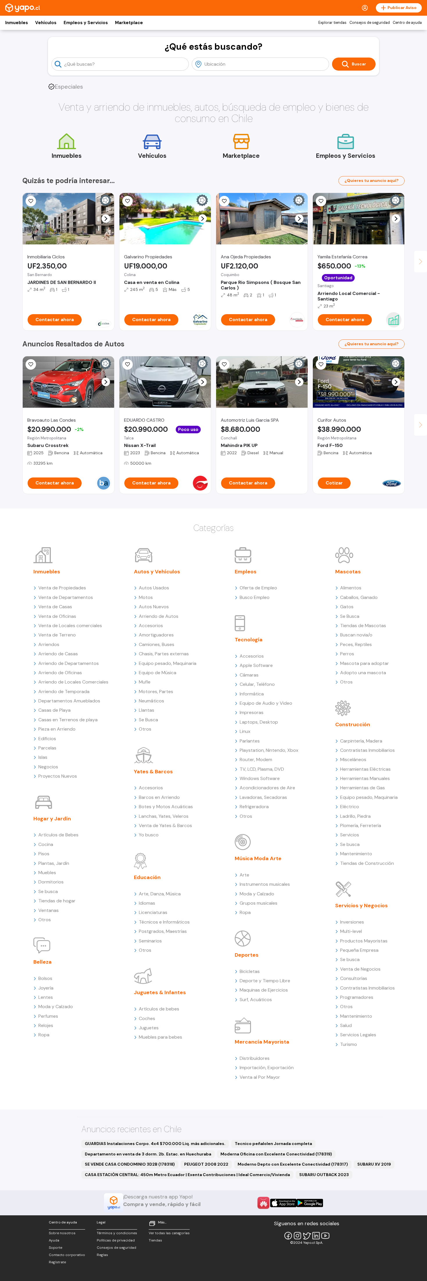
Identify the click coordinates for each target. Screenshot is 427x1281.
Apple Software (256, 665)
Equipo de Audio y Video (266, 703)
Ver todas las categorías (169, 1233)
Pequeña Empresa (359, 950)
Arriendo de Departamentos (68, 663)
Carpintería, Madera (361, 741)
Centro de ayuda (407, 22)
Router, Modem (256, 759)
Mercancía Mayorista (262, 1041)
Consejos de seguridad (369, 22)
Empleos (245, 571)
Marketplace (129, 23)
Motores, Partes (156, 691)
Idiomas (147, 903)
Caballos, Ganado (359, 597)
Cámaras (249, 675)
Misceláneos (353, 759)
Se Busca (148, 720)
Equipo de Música (157, 673)
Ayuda (54, 1240)
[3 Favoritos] (321, 201)
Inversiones (352, 922)
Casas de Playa (54, 710)
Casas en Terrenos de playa (68, 720)
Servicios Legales (358, 1035)
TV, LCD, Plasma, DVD (262, 769)
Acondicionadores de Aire (267, 788)
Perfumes (48, 1016)
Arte (244, 875)
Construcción (352, 724)
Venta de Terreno (57, 635)
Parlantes (250, 741)
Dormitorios (51, 882)
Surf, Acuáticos (256, 999)
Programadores (356, 997)
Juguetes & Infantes (160, 992)
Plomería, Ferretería (360, 825)
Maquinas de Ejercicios (264, 990)
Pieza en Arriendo (57, 729)
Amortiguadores (156, 635)
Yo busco (149, 835)
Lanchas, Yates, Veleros (164, 816)
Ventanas (48, 910)
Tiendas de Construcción (367, 863)
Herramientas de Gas (362, 788)
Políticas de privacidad (116, 1240)
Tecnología (249, 639)
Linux (245, 731)
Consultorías (353, 978)
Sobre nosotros (62, 1233)
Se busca (48, 891)
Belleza (42, 961)
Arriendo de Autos (158, 616)
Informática (252, 694)
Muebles (47, 872)
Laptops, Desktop (259, 722)
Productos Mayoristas (363, 941)
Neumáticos (151, 701)
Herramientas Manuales (365, 778)
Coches (147, 1018)
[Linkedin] (316, 1235)
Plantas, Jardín (53, 863)
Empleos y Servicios (86, 23)
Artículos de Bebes (58, 835)
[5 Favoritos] (224, 201)
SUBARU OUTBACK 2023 (324, 1174)
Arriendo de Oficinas (60, 673)
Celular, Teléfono (257, 684)
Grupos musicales (258, 903)
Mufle (144, 682)
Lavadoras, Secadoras (263, 797)
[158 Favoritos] (31, 201)
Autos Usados (154, 588)
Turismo (348, 1044)
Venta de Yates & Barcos (165, 825)
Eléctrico (349, 807)
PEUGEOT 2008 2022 (206, 1164)
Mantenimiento (356, 854)
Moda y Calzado (55, 1006)
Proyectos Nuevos (57, 776)
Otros (44, 920)
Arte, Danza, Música (160, 894)
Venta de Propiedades (62, 588)
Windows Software (260, 778)
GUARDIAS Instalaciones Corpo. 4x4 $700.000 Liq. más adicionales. (155, 1143)
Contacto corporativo (67, 1255)
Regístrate (57, 1262)
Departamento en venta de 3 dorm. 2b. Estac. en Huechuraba (148, 1154)
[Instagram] (297, 1235)
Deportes (247, 954)
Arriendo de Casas (58, 654)
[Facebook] (288, 1235)
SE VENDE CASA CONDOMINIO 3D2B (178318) (130, 1164)
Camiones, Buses (156, 644)
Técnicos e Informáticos (164, 922)
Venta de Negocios (360, 969)
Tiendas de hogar (57, 901)
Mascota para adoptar (364, 663)
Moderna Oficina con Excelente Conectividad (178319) (276, 1154)
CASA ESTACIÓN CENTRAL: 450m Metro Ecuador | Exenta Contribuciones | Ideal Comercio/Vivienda (187, 1174)
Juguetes (149, 1028)
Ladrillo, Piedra (355, 816)
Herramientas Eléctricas (365, 769)
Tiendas (155, 1240)
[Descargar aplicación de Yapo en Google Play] (310, 1203)
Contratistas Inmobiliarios (367, 750)
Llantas (146, 710)
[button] (106, 218)
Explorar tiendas (332, 22)
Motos (146, 597)
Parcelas (47, 748)
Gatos (347, 607)
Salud (346, 1025)
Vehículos (45, 23)
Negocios (48, 767)
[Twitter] (306, 1235)
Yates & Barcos (153, 771)
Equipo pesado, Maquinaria (167, 663)
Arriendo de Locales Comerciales (73, 682)
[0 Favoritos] (127, 201)
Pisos (43, 854)
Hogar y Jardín (52, 818)
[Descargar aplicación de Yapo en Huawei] (263, 1203)
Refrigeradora (254, 807)
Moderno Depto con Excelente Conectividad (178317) (293, 1164)
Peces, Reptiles (356, 644)
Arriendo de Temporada (63, 691)
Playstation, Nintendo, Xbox (269, 750)
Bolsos (45, 978)
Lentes (45, 997)
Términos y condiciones (117, 1233)
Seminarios (150, 941)
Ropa (43, 1035)
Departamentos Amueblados (69, 701)
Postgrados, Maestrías (163, 931)
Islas (42, 757)
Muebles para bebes (160, 1037)
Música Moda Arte (258, 858)
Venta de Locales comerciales (70, 625)
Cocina (45, 844)
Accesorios (151, 625)
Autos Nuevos (154, 607)
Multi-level (351, 931)
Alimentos (350, 588)
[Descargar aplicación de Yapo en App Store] (283, 1203)
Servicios (349, 835)
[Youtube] (325, 1235)
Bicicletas (250, 971)
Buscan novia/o (356, 635)
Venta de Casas (55, 607)
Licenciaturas (153, 912)
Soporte (55, 1247)
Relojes (45, 1025)
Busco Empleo (255, 597)
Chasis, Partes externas (164, 654)
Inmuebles (16, 23)
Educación (147, 877)
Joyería (45, 988)
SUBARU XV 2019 (374, 1164)
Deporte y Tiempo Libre (265, 981)
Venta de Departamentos (65, 597)
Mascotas (348, 571)
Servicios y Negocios (361, 905)
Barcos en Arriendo (159, 797)
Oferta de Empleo (258, 588)
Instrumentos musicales (265, 884)
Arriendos (48, 644)
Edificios (47, 739)
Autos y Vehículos (157, 571)
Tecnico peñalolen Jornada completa (273, 1143)
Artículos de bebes (159, 1009)
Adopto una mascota (363, 673)
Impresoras (251, 712)
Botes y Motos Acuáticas (166, 807)
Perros (347, 654)
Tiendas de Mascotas (363, 625)
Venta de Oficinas (57, 616)
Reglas (102, 1255)
